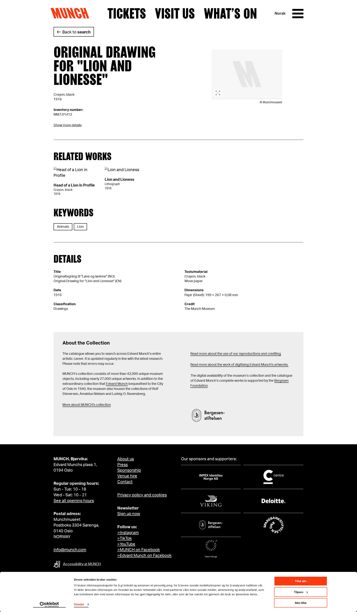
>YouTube (126, 544)
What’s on (230, 14)
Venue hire (127, 476)
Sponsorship (129, 470)
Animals (63, 226)
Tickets (126, 14)
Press (122, 465)
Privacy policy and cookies (142, 495)
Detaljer (79, 604)
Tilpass (298, 592)
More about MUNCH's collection (86, 405)
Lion (80, 226)
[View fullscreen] (247, 74)
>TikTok (124, 538)
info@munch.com (70, 550)
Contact (125, 482)
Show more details (68, 125)
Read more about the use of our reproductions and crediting (235, 353)
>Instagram (128, 533)
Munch (72, 13)
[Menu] (297, 13)
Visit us (175, 14)
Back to (76, 32)
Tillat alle (300, 581)
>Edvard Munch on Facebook (144, 555)
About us (125, 459)
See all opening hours (74, 501)
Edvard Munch (117, 384)
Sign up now (128, 514)
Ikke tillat (300, 602)
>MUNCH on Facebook (138, 550)
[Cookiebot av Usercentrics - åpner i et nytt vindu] (49, 605)
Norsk (280, 13)
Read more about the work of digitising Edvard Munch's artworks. (239, 364)
